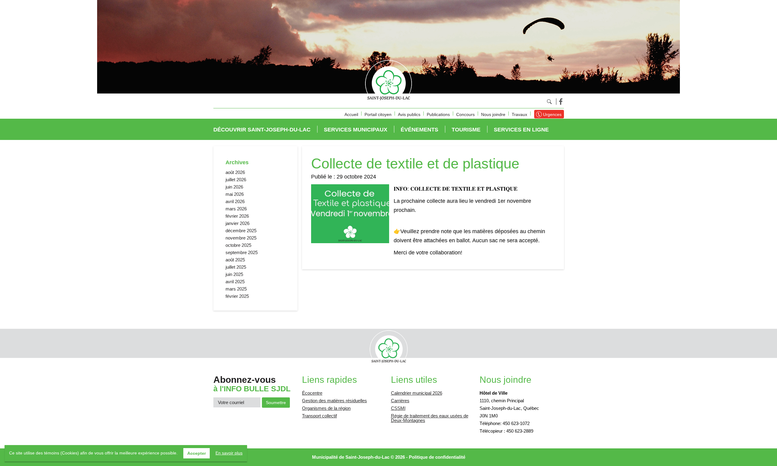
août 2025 (235, 259)
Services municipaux (355, 130)
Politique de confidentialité (437, 457)
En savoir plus (229, 453)
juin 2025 (234, 274)
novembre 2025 (241, 237)
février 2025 (237, 296)
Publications (438, 114)
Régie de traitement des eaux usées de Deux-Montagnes (429, 418)
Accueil (351, 114)
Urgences (552, 114)
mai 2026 (235, 194)
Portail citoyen (378, 114)
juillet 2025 (236, 267)
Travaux (519, 114)
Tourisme (466, 130)
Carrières (400, 400)
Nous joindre (493, 114)
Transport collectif (319, 415)
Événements (419, 130)
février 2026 (237, 216)
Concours (465, 114)
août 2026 (235, 172)
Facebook (560, 101)
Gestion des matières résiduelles (334, 400)
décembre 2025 (241, 230)
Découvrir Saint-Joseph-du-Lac (261, 130)
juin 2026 (234, 186)
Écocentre (312, 393)
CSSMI (398, 408)
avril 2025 (235, 281)
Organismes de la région (326, 408)
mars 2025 (236, 288)
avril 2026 (235, 201)
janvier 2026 (237, 223)
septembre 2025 (242, 252)
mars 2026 (236, 208)
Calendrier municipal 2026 (416, 393)
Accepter (196, 453)
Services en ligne (521, 130)
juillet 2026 (236, 179)
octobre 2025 (238, 245)
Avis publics (409, 114)
